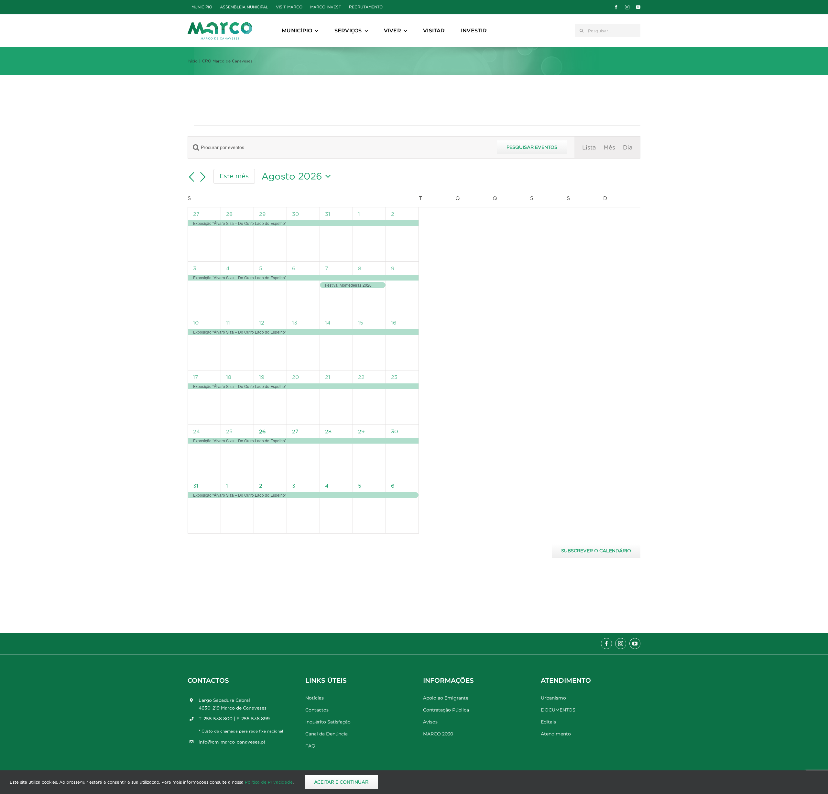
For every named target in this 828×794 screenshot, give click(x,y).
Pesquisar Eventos (532, 147)
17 (195, 377)
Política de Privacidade (269, 782)
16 (393, 322)
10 (196, 322)
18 (228, 377)
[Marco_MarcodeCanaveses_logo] (220, 25)
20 (295, 377)
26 (262, 431)
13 (294, 322)
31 (327, 214)
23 (394, 377)
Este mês (234, 176)
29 (262, 214)
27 (196, 214)
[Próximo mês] (203, 177)
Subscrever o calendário (596, 550)
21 (327, 377)
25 (229, 431)
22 (361, 377)
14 (328, 322)
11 (228, 322)
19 (261, 377)
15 (360, 322)
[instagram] (627, 7)
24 (196, 431)
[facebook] (616, 7)
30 (295, 214)
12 (261, 322)
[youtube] (638, 7)
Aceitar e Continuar (341, 782)
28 (229, 214)
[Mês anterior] (191, 177)
